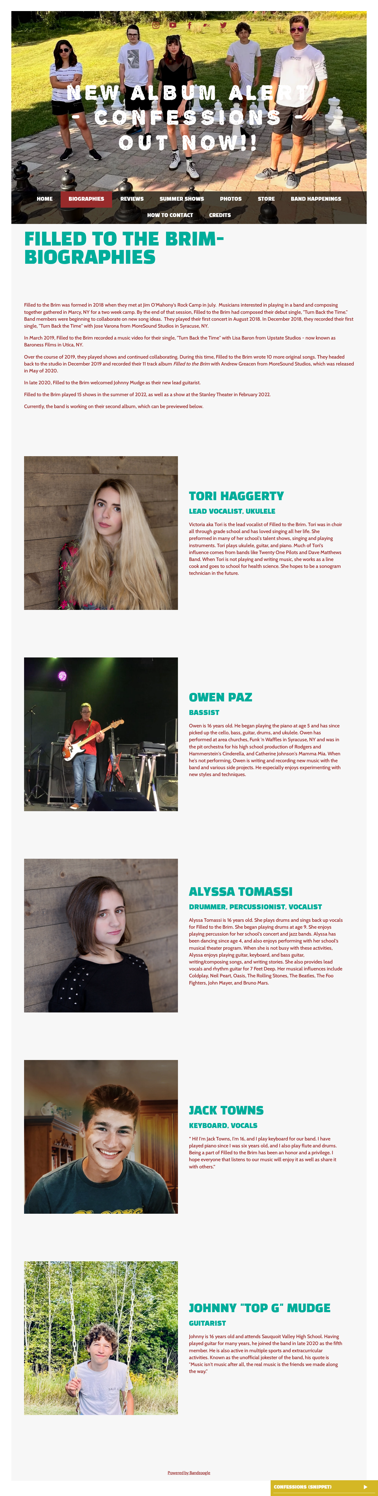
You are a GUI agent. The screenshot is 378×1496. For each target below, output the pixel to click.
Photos (231, 199)
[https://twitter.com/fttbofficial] (223, 25)
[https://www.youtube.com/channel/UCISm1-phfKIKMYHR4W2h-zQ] (172, 25)
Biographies (86, 199)
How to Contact (170, 215)
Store (266, 199)
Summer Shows (182, 199)
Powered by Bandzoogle (189, 1472)
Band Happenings (316, 199)
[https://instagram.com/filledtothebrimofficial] (155, 25)
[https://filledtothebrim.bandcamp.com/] (206, 25)
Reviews (132, 199)
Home (45, 199)
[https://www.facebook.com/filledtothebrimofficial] (189, 25)
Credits (220, 215)
